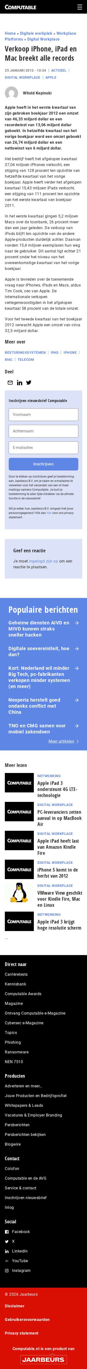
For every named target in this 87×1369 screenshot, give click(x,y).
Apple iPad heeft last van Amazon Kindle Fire (58, 847)
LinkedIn (20, 1251)
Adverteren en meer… (23, 1086)
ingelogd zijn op (43, 561)
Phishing (13, 1042)
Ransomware (17, 1052)
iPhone (70, 352)
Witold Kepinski (37, 93)
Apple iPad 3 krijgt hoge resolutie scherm (59, 924)
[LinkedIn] (19, 382)
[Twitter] (29, 382)
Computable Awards (23, 993)
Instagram (21, 1270)
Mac (9, 359)
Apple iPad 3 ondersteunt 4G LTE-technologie (57, 789)
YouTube (20, 1261)
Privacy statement (21, 1333)
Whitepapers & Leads (24, 1105)
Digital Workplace (43, 39)
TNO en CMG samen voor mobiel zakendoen (37, 729)
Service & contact (20, 1188)
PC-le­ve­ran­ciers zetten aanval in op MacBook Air (59, 818)
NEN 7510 (14, 1061)
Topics (11, 1032)
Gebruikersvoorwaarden (27, 1319)
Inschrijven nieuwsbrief (26, 1197)
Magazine (14, 1003)
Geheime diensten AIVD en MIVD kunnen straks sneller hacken (38, 629)
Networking (49, 776)
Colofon (12, 1168)
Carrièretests (16, 974)
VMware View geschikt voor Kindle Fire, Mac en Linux (59, 899)
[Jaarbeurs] (43, 1357)
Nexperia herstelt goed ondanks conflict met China (34, 706)
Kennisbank (15, 984)
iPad (54, 352)
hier (49, 513)
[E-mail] (10, 382)
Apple (51, 77)
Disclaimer (14, 1306)
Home (10, 33)
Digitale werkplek (36, 33)
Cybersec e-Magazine (24, 1023)
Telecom (26, 359)
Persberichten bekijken (25, 1134)
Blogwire (13, 1144)
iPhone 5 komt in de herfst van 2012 (57, 872)
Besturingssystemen (25, 352)
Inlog (9, 1207)
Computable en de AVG (25, 1178)
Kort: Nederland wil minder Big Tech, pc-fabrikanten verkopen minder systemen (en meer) (39, 677)
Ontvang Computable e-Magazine (35, 1013)
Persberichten (17, 1125)
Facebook (21, 1231)
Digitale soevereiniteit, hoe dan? (38, 651)
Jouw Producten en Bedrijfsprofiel (36, 1095)
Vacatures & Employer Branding (33, 1115)
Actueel (59, 70)
